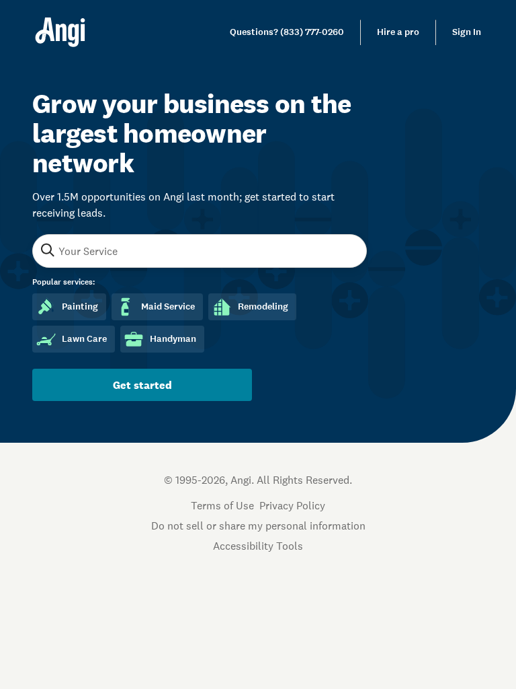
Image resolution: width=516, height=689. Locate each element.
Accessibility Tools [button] (258, 545)
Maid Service (168, 306)
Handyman (173, 338)
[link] (287, 32)
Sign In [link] (466, 32)
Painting (80, 306)
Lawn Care (84, 338)
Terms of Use (222, 505)
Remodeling (263, 306)
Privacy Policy (292, 505)
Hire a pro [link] (398, 32)
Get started (142, 385)
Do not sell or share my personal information (258, 525)
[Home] (60, 32)
